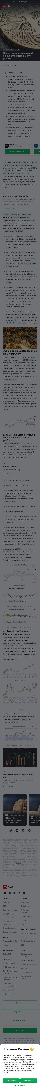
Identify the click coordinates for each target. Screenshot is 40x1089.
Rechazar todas (29, 1080)
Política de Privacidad (27, 1064)
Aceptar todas (11, 1080)
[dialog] (20, 1066)
